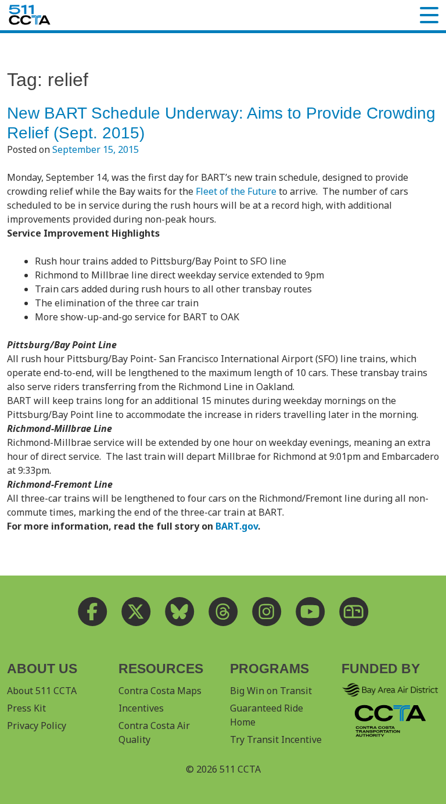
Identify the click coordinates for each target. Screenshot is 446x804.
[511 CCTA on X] (136, 611)
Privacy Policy (36, 725)
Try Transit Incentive (276, 739)
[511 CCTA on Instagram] (267, 611)
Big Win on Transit (271, 690)
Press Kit (26, 708)
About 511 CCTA (42, 690)
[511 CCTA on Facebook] (92, 611)
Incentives (141, 708)
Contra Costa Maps (160, 690)
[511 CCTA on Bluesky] (180, 611)
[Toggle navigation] (429, 15)
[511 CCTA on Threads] (223, 611)
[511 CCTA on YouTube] (310, 611)
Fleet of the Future (236, 191)
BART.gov (236, 526)
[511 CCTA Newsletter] (354, 611)
